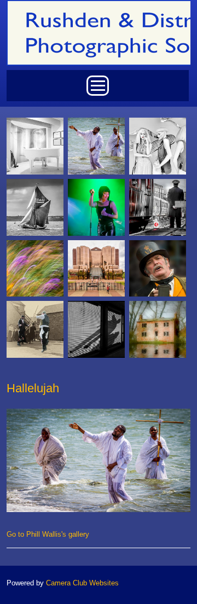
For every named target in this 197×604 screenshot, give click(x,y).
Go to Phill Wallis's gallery (48, 534)
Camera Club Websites (82, 583)
